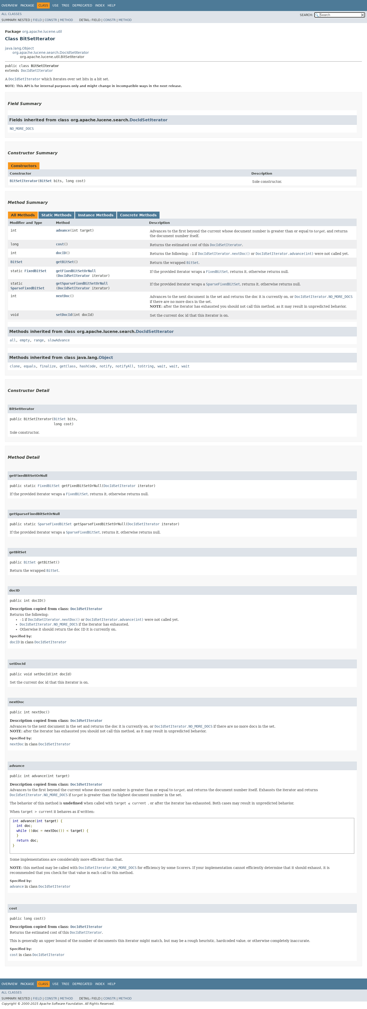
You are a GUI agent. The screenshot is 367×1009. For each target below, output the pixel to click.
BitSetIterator (24, 181)
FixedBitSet (35, 271)
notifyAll (125, 366)
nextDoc (63, 296)
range (39, 340)
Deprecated (82, 5)
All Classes (11, 14)
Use (55, 5)
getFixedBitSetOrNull (76, 271)
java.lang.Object (19, 48)
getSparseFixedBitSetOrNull (82, 283)
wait (162, 366)
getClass (68, 366)
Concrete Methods (138, 215)
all (13, 340)
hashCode (88, 366)
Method (66, 20)
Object (106, 357)
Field (37, 20)
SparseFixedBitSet (27, 288)
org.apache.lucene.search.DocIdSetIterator (50, 53)
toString (146, 366)
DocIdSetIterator (37, 71)
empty (25, 340)
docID (61, 253)
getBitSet (65, 262)
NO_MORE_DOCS (22, 129)
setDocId (64, 315)
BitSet (46, 181)
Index (100, 5)
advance (63, 230)
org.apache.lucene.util (42, 32)
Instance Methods (95, 215)
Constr (51, 20)
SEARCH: (306, 15)
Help (111, 5)
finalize (48, 366)
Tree (65, 5)
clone (15, 366)
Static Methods (56, 215)
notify (106, 366)
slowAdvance (59, 340)
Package (27, 5)
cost (60, 244)
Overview (9, 5)
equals (30, 366)
